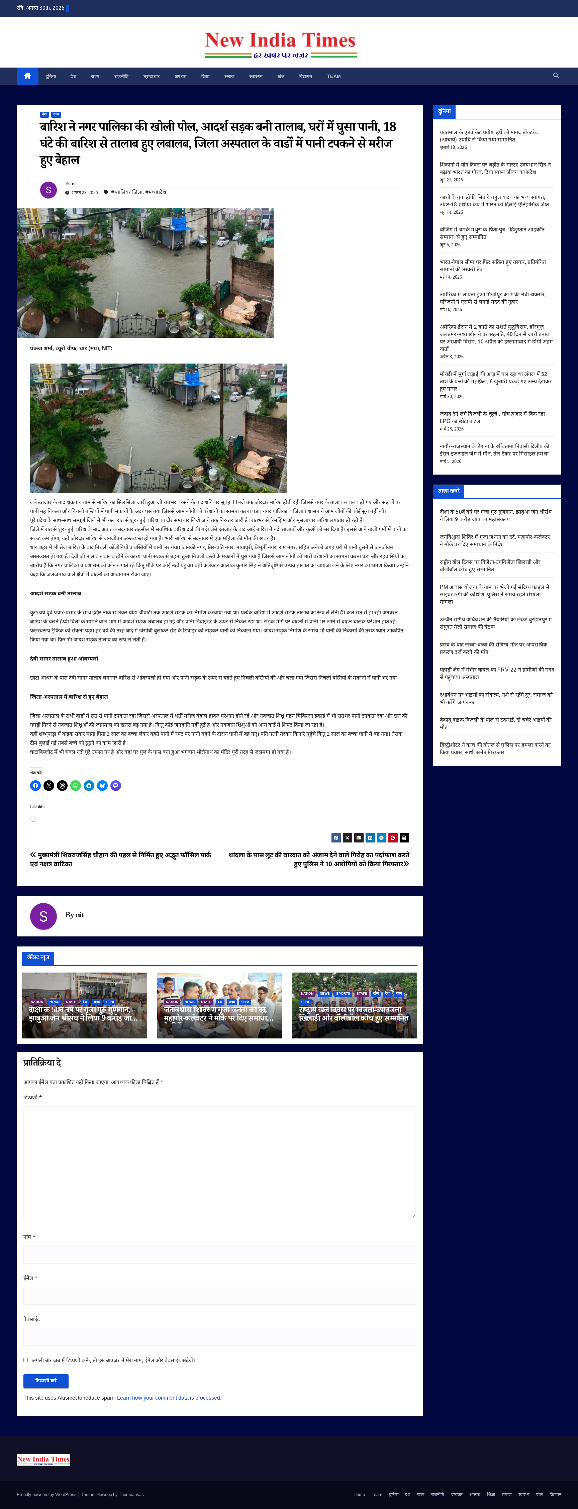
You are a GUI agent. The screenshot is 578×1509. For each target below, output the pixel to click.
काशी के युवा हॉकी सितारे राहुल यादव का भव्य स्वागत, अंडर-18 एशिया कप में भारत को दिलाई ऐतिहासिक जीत (494, 201)
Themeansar (131, 1495)
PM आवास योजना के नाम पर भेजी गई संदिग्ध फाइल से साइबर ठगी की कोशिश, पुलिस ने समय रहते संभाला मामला (495, 595)
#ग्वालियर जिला (126, 192)
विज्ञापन (305, 76)
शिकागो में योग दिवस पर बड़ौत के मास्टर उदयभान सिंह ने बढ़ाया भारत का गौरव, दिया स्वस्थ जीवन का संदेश (495, 169)
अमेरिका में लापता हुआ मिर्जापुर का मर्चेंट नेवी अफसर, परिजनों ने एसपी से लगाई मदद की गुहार (493, 299)
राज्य (95, 76)
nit (74, 185)
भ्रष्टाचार (151, 76)
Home (359, 1495)
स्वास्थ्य (256, 76)
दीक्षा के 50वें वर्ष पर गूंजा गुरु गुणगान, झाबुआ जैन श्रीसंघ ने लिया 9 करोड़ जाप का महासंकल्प (82, 1019)
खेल (281, 76)
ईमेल (30, 1278)
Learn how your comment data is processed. (169, 1398)
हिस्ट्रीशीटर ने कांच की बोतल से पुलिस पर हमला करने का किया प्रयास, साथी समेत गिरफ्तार (495, 749)
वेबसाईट (31, 1319)
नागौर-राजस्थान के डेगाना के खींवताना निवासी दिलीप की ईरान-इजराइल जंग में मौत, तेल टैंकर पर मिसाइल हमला (495, 450)
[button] (556, 76)
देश (73, 76)
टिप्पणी (32, 1098)
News (55, 1002)
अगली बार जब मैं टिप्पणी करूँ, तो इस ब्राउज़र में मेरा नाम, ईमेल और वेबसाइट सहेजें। (113, 1361)
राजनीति (121, 76)
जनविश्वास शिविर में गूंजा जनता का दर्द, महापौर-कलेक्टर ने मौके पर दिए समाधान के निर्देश (217, 1019)
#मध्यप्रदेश (155, 192)
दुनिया (51, 76)
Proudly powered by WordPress (47, 1495)
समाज (229, 76)
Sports (343, 994)
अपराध (181, 76)
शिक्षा (205, 76)
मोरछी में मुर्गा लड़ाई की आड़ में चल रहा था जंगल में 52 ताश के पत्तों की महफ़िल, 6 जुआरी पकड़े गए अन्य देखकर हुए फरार (496, 382)
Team (334, 76)
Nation (37, 1002)
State (71, 1002)
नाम (29, 1237)
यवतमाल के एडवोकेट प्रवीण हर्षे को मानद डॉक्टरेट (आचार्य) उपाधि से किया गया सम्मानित (489, 136)
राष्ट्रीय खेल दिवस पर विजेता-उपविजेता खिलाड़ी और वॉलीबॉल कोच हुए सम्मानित (353, 1015)
